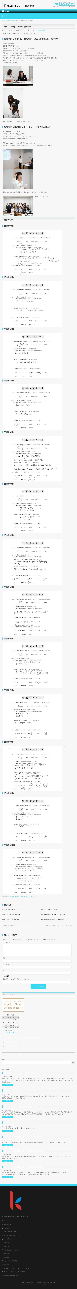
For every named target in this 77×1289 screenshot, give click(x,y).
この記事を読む (7, 1085)
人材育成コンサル (9, 1239)
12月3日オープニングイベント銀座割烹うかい (16, 1272)
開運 (11, 896)
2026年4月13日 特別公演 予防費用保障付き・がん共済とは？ (23, 1107)
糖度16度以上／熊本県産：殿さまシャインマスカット (21, 1091)
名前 (5, 958)
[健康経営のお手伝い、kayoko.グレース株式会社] (18, 5)
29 (11, 1030)
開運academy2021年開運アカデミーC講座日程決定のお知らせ (24, 1151)
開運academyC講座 (8, 926)
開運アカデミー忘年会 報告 (11, 919)
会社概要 (6, 1257)
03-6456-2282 (67, 4)
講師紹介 (6, 1242)
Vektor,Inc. (48, 1284)
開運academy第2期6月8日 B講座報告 (52, 919)
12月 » (13, 1033)
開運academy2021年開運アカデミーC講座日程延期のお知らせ (24, 1167)
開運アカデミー (17, 896)
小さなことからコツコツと (49, 909)
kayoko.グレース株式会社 (11, 1275)
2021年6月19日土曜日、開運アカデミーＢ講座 (20, 1046)
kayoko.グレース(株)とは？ (11, 1261)
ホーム (6, 1221)
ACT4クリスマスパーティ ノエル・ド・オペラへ (60, 926)
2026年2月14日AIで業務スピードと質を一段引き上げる (21, 1122)
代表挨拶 (6, 1264)
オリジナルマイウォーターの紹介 (13, 1235)
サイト (5, 970)
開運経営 (6, 1253)
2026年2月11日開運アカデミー (12, 909)
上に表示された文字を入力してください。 (16, 979)
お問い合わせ (7, 1224)
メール (6, 964)
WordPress (30, 1284)
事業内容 (6, 1228)
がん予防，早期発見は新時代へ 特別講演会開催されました (23, 1038)
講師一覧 (6, 1246)
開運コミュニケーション (29, 896)
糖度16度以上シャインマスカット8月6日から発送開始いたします (24, 1073)
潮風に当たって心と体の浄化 (11, 914)
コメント (6, 942)
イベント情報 (41, 30)
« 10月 (8, 1033)
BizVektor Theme (38, 1284)
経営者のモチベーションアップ (12, 1250)
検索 (3, 1060)
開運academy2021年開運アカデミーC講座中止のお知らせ (22, 1137)
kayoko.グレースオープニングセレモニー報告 (16, 1268)
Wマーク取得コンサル (10, 1231)
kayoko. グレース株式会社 (36, 1282)
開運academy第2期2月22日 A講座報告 (53, 914)
